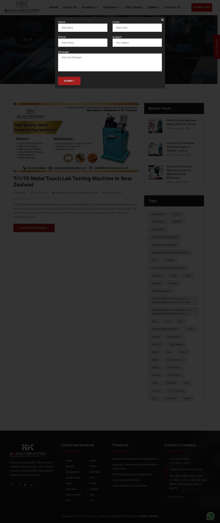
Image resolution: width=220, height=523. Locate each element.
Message (63, 51)
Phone (62, 37)
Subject (117, 37)
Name (61, 22)
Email (116, 22)
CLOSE (162, 19)
